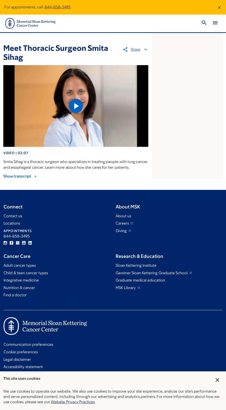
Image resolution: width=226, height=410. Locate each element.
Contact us (13, 216)
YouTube (24, 243)
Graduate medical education (140, 280)
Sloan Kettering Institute (136, 265)
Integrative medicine (21, 280)
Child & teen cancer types (26, 273)
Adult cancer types (20, 265)
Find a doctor (15, 295)
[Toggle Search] (204, 23)
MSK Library (126, 287)
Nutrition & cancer (19, 287)
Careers (123, 223)
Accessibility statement (23, 367)
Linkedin (30, 243)
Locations (12, 223)
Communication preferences (28, 344)
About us (123, 216)
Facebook (11, 243)
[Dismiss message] (219, 7)
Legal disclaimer (17, 359)
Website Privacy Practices (73, 402)
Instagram (5, 243)
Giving (122, 231)
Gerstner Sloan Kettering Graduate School (152, 273)
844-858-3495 (58, 7)
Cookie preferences (21, 352)
